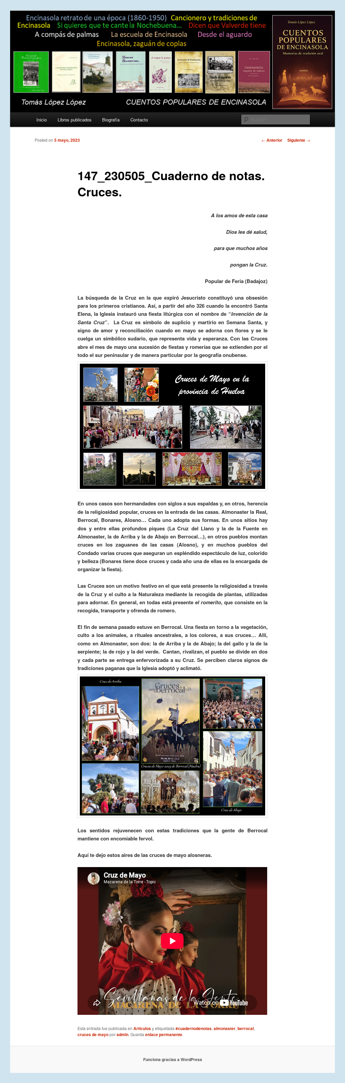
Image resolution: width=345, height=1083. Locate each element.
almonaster (225, 1028)
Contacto (139, 119)
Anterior (271, 140)
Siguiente (298, 140)
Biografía (111, 119)
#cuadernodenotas (194, 1028)
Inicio (41, 119)
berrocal (246, 1028)
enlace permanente (163, 1034)
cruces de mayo (92, 1034)
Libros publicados (75, 119)
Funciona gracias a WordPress (172, 1059)
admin (122, 1034)
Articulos (142, 1028)
